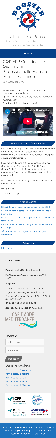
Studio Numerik (39, 433)
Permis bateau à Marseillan (18, 370)
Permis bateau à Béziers (17, 374)
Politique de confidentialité (36, 430)
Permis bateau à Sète (15, 377)
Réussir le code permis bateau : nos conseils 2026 (25, 207)
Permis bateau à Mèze (16, 381)
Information (6, 248)
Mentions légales (13, 430)
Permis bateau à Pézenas (17, 385)
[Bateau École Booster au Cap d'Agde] (28, 16)
